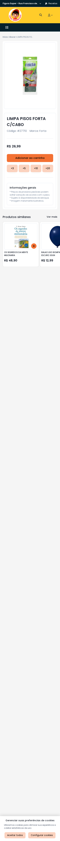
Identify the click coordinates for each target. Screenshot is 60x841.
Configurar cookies (42, 835)
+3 (12, 168)
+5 (24, 168)
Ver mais (52, 216)
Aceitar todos (15, 835)
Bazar (13, 37)
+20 (48, 168)
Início (5, 37)
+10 (36, 168)
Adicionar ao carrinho (30, 158)
